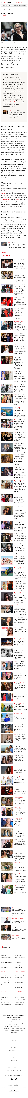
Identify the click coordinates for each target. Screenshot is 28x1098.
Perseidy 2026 (10, 1017)
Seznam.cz (19, 2)
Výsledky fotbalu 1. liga (6, 977)
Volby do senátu (4, 965)
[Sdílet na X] (9, 255)
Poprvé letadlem (4, 997)
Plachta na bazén (16, 1021)
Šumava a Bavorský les (6, 999)
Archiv (14, 1057)
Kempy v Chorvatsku (5, 994)
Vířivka (17, 1024)
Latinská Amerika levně (6, 1004)
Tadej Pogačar (18, 962)
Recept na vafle (18, 984)
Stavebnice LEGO (7, 1028)
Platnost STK (18, 1007)
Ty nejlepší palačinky (19, 975)
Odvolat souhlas (14, 1067)
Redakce (14, 1047)
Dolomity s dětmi (5, 1007)
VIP (9, 242)
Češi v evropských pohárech (14, 1019)
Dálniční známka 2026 (19, 997)
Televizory (13, 1030)
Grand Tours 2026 (19, 967)
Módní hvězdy (18, 321)
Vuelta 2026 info (18, 955)
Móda (15, 284)
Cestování (17, 407)
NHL (2, 987)
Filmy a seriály (19, 271)
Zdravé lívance (18, 979)
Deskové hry (7, 1030)
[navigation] (2, 2)
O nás (14, 1040)
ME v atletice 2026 (5, 982)
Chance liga (3, 975)
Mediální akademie (14, 1053)
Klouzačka (11, 1023)
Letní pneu (22, 1028)
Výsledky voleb (4, 960)
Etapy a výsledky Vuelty (20, 957)
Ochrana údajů (14, 1050)
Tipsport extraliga (5, 979)
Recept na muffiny (19, 977)
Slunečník (6, 1023)
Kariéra (14, 1044)
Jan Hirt (16, 960)
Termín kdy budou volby (6, 962)
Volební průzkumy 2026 (6, 957)
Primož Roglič (18, 965)
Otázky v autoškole (19, 1004)
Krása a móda (18, 797)
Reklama (14, 1060)
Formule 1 (3, 984)
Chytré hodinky (19, 1030)
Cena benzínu (17, 1017)
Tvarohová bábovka (19, 982)
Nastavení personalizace (14, 1070)
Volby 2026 (3, 955)
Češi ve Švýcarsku (5, 1002)
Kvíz (10, 110)
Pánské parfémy (14, 1032)
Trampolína (22, 1021)
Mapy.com (13, 1015)
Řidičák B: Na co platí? (20, 1002)
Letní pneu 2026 (18, 994)
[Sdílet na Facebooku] (7, 255)
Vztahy (16, 850)
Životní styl (18, 356)
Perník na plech (18, 987)
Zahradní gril (12, 1024)
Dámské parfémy (15, 1028)
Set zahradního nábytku (19, 1023)
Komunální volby (4, 967)
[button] (14, 31)
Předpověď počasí (20, 1015)
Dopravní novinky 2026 (20, 999)
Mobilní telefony (19, 1026)
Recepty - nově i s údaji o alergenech (14, 5)
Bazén (10, 1021)
